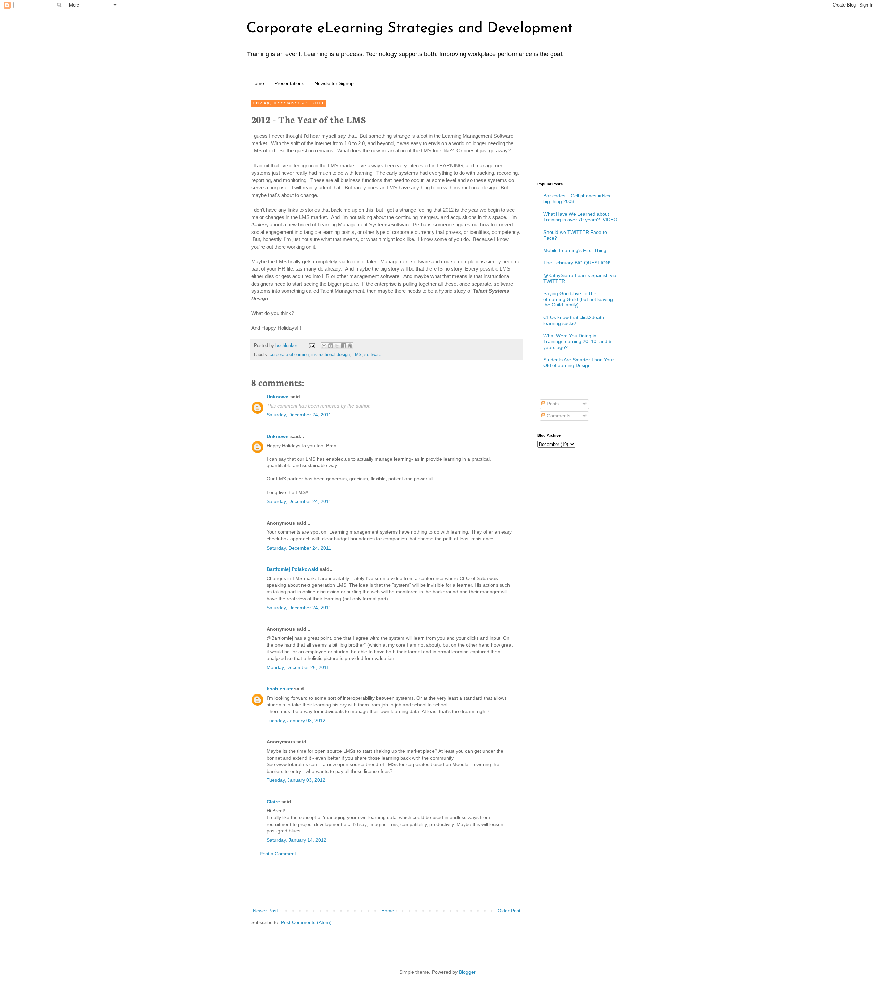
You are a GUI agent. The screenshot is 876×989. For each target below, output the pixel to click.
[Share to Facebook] (343, 345)
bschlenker (280, 688)
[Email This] (324, 345)
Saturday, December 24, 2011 (299, 414)
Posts (552, 403)
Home (257, 83)
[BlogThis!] (330, 345)
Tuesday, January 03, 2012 (296, 720)
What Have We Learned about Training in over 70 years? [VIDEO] (581, 217)
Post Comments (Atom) (306, 922)
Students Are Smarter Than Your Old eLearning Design (578, 362)
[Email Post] (312, 345)
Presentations (289, 83)
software (372, 354)
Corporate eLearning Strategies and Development (409, 28)
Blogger (467, 972)
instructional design (330, 354)
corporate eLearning (289, 354)
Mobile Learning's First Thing (574, 250)
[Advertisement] (386, 882)
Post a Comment (278, 853)
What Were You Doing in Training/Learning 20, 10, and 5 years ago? (577, 341)
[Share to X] (337, 345)
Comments (557, 415)
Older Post (509, 910)
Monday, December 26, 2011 (298, 667)
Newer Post (265, 910)
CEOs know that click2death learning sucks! (573, 320)
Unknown (278, 396)
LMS (357, 354)
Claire (273, 801)
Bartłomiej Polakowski (292, 569)
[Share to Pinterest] (350, 345)
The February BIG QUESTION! (576, 262)
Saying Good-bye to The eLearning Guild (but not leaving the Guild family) (578, 299)
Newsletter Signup (334, 83)
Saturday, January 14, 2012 (296, 840)
